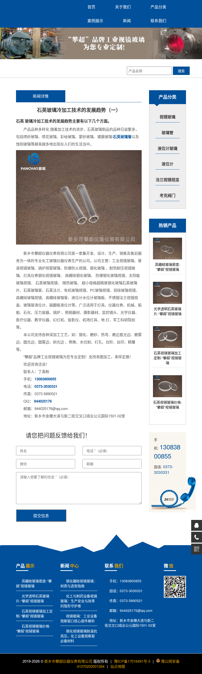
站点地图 (117, 666)
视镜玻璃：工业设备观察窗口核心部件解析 (78, 618)
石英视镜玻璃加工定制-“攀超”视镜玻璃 (34, 613)
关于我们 (123, 7)
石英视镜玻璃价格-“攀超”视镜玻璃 (33, 628)
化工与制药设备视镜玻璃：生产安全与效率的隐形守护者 (78, 600)
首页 (91, 7)
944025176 (43, 401)
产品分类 (158, 7)
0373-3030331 (45, 386)
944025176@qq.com (136, 610)
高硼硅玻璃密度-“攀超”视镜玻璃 (34, 583)
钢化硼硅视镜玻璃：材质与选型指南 (78, 583)
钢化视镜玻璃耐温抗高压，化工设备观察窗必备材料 (78, 635)
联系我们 (158, 20)
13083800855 (45, 379)
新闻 (127, 20)
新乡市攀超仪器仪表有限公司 (68, 661)
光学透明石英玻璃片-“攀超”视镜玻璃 (32, 598)
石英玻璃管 (122, 136)
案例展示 (95, 20)
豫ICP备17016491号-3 (132, 661)
